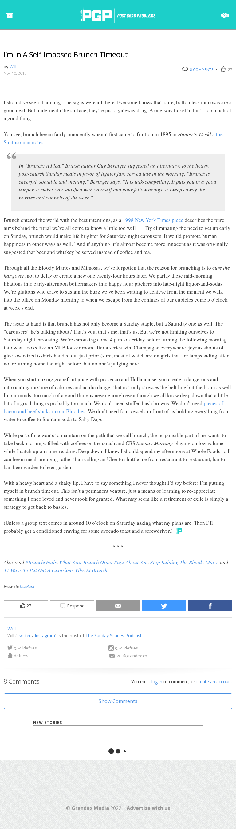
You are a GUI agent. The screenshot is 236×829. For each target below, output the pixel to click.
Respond (75, 606)
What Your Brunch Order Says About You (103, 562)
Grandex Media (90, 808)
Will (13, 66)
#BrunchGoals (41, 562)
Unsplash (27, 586)
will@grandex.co (132, 655)
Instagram (45, 635)
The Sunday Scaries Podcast (113, 635)
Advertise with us (148, 808)
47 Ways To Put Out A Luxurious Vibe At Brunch (56, 570)
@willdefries (25, 648)
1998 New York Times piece (153, 219)
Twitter (24, 635)
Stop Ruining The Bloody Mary (184, 562)
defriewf (22, 655)
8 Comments (201, 69)
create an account (214, 682)
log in (156, 682)
